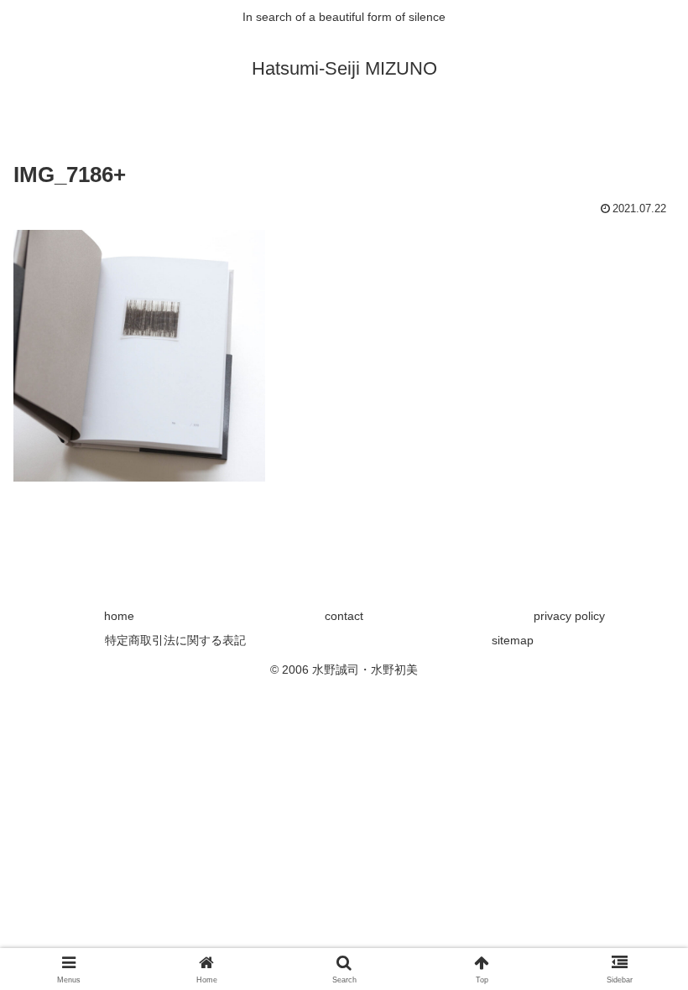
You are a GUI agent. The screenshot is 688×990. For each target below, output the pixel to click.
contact (344, 616)
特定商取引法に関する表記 (175, 640)
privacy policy (569, 616)
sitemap (513, 640)
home (119, 616)
